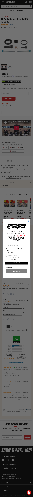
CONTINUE (16, 263)
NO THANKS (16, 271)
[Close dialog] (28, 220)
